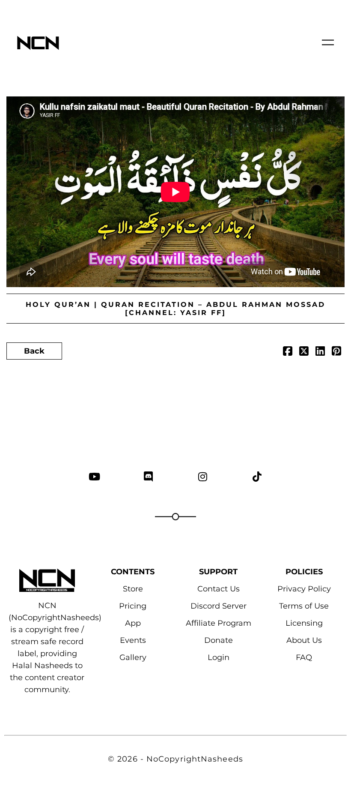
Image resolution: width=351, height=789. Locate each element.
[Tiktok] (257, 476)
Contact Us (218, 589)
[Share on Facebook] (288, 352)
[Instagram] (202, 476)
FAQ (304, 657)
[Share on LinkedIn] (320, 352)
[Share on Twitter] (304, 352)
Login (218, 657)
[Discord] (148, 476)
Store (133, 589)
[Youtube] (94, 476)
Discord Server (218, 606)
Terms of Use (304, 606)
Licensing (304, 623)
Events (133, 640)
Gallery (132, 657)
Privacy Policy (304, 589)
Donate (218, 640)
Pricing (132, 606)
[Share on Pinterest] (336, 352)
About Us (304, 640)
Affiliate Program (218, 623)
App (133, 623)
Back (34, 351)
